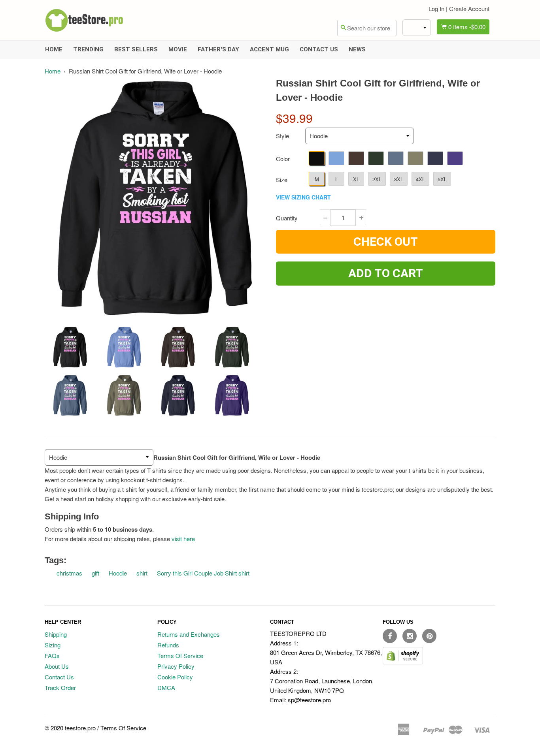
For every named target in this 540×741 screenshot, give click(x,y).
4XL (420, 179)
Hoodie (118, 573)
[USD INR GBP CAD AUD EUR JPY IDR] (416, 27)
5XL (442, 179)
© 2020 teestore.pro (70, 728)
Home (53, 49)
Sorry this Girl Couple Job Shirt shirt (203, 573)
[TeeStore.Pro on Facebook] (390, 636)
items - (466, 27)
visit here (183, 538)
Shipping (56, 634)
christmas (69, 573)
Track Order (60, 687)
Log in (436, 8)
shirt (141, 573)
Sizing (52, 645)
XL (356, 179)
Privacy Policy (175, 666)
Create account (469, 8)
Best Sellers (136, 49)
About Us (57, 666)
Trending (88, 49)
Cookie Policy (175, 677)
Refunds (168, 645)
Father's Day (218, 49)
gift (95, 573)
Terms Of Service (180, 655)
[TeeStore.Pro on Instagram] (409, 636)
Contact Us (319, 49)
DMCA (166, 687)
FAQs (52, 655)
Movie (177, 49)
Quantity (287, 218)
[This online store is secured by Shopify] (403, 662)
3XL (398, 179)
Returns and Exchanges (188, 634)
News (357, 49)
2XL (376, 179)
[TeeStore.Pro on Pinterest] (429, 636)
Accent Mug (269, 49)
